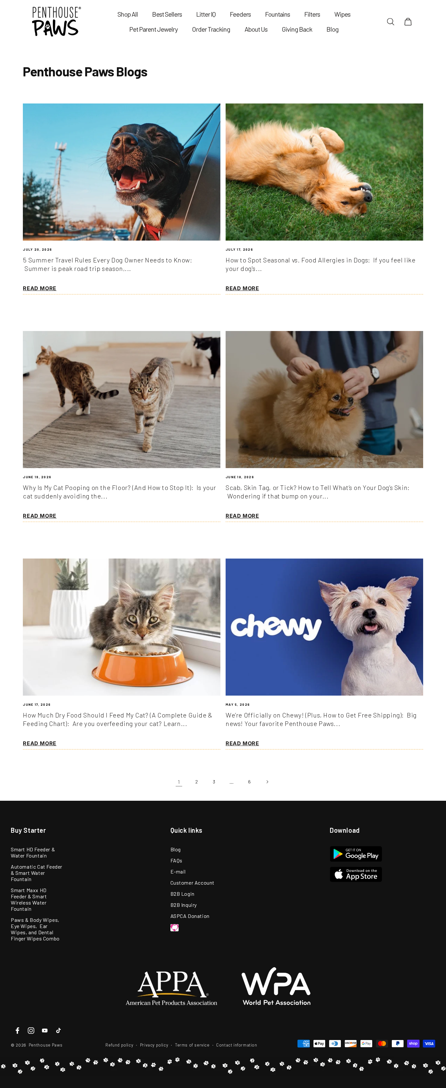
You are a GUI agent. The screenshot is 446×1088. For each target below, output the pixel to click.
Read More (39, 288)
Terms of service (192, 1045)
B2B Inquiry (183, 905)
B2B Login (182, 894)
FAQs (176, 860)
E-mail (178, 871)
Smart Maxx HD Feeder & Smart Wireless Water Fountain (29, 899)
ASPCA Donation (190, 916)
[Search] (390, 21)
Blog (175, 849)
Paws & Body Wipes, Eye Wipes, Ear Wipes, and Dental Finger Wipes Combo (35, 929)
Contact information (236, 1045)
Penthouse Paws (46, 1045)
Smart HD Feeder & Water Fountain (33, 852)
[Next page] (267, 782)
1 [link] (179, 782)
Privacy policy (154, 1045)
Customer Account (192, 882)
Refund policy (119, 1045)
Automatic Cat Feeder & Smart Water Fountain (36, 872)
